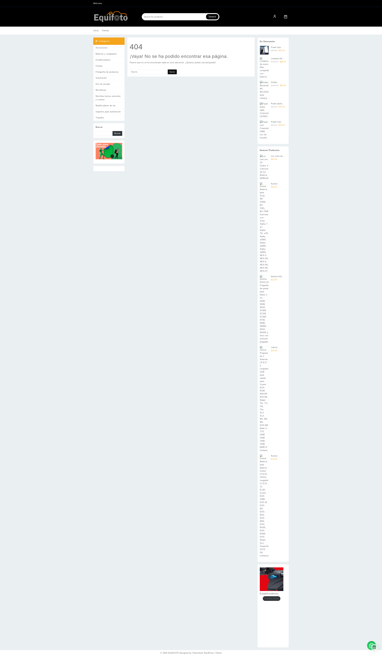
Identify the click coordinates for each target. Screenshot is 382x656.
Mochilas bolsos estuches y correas (108, 98)
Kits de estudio (103, 84)
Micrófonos (101, 90)
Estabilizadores (103, 60)
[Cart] (285, 17)
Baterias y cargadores (106, 54)
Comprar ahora (272, 598)
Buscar (99, 127)
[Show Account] (275, 16)
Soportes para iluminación (108, 112)
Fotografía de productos (107, 72)
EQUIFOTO (173, 653)
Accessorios (102, 48)
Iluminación (101, 78)
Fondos (99, 66)
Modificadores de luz (106, 105)
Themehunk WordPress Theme (207, 653)
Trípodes (100, 118)
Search (212, 16)
